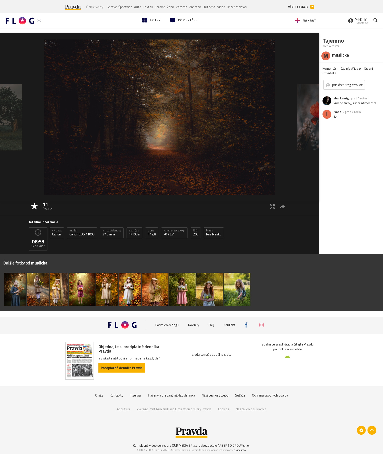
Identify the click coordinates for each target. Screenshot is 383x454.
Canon (57, 232)
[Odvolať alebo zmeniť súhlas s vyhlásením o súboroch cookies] (361, 430)
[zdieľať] (282, 206)
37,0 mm (111, 232)
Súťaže (240, 395)
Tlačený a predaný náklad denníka (171, 395)
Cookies (223, 409)
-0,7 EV (174, 232)
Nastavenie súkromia (251, 409)
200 (195, 232)
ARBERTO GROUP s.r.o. (234, 445)
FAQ (211, 325)
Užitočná (209, 7)
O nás (99, 395)
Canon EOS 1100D (82, 232)
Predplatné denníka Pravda (122, 367)
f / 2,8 (152, 232)
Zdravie (159, 7)
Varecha (181, 7)
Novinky (193, 325)
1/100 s (134, 232)
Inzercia (135, 395)
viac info (241, 450)
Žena (170, 7)
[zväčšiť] (272, 206)
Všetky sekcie (298, 7)
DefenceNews (237, 7)
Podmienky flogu (167, 325)
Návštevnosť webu (215, 395)
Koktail (148, 7)
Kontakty (116, 395)
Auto (137, 7)
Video (221, 7)
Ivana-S (339, 112)
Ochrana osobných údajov (270, 395)
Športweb (125, 7)
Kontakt (229, 325)
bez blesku (213, 232)
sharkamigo (342, 98)
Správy (112, 7)
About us (123, 409)
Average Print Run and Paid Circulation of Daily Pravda (174, 409)
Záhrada (195, 7)
